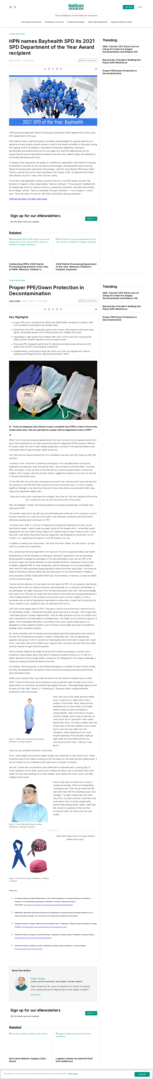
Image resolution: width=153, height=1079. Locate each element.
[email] (61, 69)
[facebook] (45, 69)
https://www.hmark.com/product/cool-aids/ (28, 949)
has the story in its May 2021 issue (30, 199)
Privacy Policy (73, 1074)
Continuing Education (31, 22)
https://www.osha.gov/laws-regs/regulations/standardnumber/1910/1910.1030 (48, 905)
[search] (15, 7)
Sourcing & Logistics (54, 22)
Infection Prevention (97, 22)
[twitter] (53, 69)
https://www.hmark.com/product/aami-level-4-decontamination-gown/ (44, 927)
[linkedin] (49, 69)
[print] (96, 69)
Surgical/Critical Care (121, 22)
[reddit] (57, 69)
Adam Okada (14, 301)
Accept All (142, 1074)
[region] (76, 1074)
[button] (10, 7)
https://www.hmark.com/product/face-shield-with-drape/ (33, 938)
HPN (11, 199)
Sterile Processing (76, 22)
